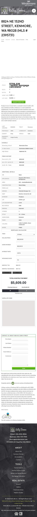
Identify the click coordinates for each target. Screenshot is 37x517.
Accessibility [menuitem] (18, 457)
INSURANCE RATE (7, 258)
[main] (18, 219)
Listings (13, 39)
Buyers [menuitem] (18, 484)
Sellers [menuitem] (18, 487)
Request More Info (18, 102)
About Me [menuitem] (18, 451)
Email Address (7, 351)
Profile (2, 39)
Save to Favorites (20, 39)
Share (2, 41)
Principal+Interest (12, 287)
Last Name (8, 343)
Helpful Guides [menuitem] (18, 492)
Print (27, 39)
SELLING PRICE (6, 237)
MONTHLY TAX (6, 265)
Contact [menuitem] (18, 460)
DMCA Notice (4, 409)
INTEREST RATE (6, 251)
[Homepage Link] (13, 10)
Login (34, 39)
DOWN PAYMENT (6, 244)
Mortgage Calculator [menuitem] (18, 476)
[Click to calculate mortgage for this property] (22, 86)
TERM (3, 233)
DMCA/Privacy (7, 501)
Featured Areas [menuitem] (18, 490)
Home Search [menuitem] (18, 468)
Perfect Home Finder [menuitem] (18, 470)
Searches (8, 39)
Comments (8, 356)
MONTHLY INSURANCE (8, 268)
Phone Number (7, 347)
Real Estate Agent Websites (21, 501)
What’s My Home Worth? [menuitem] (19, 473)
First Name (8, 339)
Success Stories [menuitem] (18, 454)
